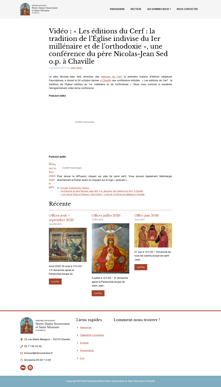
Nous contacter (187, 9)
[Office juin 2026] (153, 245)
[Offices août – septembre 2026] (68, 259)
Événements (75, 188)
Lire (82, 358)
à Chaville (105, 80)
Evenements (87, 350)
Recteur (136, 9)
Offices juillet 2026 (106, 215)
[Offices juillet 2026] (110, 271)
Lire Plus (55, 281)
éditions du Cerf (111, 76)
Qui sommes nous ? (159, 9)
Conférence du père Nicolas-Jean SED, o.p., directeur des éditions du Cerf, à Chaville (102, 191)
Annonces (85, 327)
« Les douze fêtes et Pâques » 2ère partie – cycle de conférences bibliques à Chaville (102, 194)
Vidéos (85, 188)
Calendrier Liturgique (92, 335)
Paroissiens (117, 9)
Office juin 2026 (146, 215)
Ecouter (64, 188)
